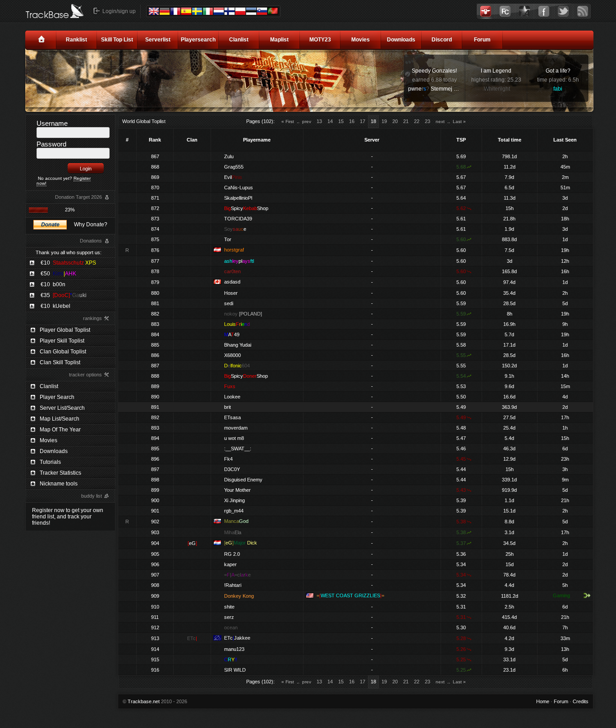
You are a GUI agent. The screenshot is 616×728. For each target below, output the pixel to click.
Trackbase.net (144, 701)
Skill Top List (117, 40)
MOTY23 (320, 40)
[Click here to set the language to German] (164, 11)
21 (406, 121)
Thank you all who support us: (68, 252)
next (440, 121)
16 (351, 121)
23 (427, 121)
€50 (58, 273)
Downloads (401, 40)
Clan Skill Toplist (60, 362)
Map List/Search (59, 419)
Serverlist (157, 40)
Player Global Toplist (65, 330)
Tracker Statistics (60, 473)
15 (341, 121)
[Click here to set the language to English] (153, 11)
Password (51, 144)
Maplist (279, 40)
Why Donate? (90, 224)
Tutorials (50, 462)
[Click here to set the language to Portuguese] (272, 10)
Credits (580, 701)
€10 (68, 263)
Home (542, 701)
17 (362, 121)
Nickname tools (59, 484)
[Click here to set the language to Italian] (207, 11)
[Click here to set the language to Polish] (240, 11)
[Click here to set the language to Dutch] (218, 11)
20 (395, 121)
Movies (360, 40)
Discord (442, 40)
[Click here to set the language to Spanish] (186, 11)
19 (384, 121)
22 (416, 121)
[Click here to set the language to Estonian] (251, 11)
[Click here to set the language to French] (175, 11)
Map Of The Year (60, 429)
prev (306, 121)
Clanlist (238, 40)
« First (287, 121)
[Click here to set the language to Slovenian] (262, 11)
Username (52, 123)
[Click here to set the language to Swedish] (197, 11)
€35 (64, 295)
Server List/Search (62, 408)
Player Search (57, 397)
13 (319, 121)
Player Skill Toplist (62, 341)
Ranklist (76, 40)
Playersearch (198, 40)
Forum (482, 40)
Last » (459, 121)
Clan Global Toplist (63, 351)
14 (330, 121)
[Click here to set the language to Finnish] (229, 11)
